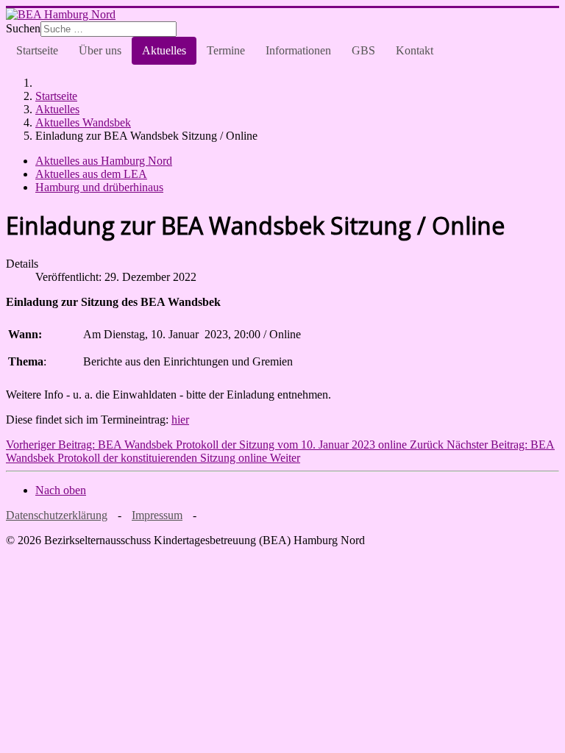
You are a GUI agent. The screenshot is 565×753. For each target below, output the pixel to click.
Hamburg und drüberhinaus (99, 187)
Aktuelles (164, 50)
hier (180, 419)
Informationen (298, 50)
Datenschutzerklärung (56, 515)
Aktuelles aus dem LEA (91, 174)
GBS (363, 50)
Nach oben (60, 490)
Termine (226, 50)
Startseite (37, 50)
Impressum (157, 515)
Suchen (23, 28)
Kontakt (414, 50)
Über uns (100, 50)
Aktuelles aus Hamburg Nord (103, 160)
